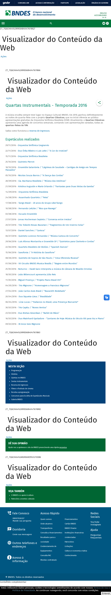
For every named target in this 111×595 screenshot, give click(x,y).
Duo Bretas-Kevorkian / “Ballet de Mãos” (38, 313)
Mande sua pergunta (22, 521)
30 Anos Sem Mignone (29, 324)
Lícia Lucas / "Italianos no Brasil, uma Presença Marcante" (48, 302)
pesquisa (63, 447)
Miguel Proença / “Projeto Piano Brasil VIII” (39, 280)
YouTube (94, 522)
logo (30, 12)
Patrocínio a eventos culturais (23, 499)
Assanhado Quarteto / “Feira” (34, 197)
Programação (16, 370)
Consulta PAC (45, 555)
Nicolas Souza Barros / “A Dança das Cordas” (41, 175)
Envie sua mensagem (22, 534)
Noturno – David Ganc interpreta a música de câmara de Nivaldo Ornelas (55, 269)
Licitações (69, 546)
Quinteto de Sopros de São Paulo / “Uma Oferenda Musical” (49, 258)
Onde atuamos (46, 524)
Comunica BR (23, 3)
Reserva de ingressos (19, 385)
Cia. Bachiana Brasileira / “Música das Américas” (42, 181)
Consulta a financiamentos (51, 533)
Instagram (95, 524)
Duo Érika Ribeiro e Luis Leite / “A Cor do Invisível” (43, 150)
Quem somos (46, 519)
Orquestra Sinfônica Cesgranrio (33, 145)
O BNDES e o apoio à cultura (22, 495)
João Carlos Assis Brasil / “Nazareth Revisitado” (42, 291)
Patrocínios (69, 542)
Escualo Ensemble (27, 214)
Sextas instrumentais (19, 381)
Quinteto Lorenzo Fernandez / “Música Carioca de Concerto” (48, 236)
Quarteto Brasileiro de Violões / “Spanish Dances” (43, 247)
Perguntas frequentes (96, 536)
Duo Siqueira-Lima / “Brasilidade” (35, 296)
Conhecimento (71, 555)
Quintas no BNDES (18, 378)
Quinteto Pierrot (26, 161)
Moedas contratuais (48, 560)
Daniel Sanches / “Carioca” (31, 230)
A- (106, 18)
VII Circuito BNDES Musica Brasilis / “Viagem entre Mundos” (47, 263)
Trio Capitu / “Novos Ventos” (32, 307)
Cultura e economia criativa (76, 551)
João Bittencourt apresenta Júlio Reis (37, 274)
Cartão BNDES (70, 524)
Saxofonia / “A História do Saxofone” (36, 252)
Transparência (46, 528)
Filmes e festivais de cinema (22, 389)
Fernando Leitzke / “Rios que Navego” (37, 208)
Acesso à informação (45, 3)
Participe (65, 3)
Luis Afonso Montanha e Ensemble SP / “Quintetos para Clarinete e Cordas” (56, 241)
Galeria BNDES (17, 399)
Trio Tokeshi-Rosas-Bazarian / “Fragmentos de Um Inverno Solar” (51, 225)
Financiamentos (71, 519)
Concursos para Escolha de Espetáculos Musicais (30, 396)
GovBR (6, 3)
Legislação (80, 3)
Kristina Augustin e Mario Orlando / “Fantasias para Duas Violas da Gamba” (56, 186)
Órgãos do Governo (100, 3)
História (14, 374)
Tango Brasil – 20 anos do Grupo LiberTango (40, 203)
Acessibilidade (100, 15)
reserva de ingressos (39, 130)
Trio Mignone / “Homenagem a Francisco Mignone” (44, 285)
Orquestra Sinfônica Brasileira (33, 156)
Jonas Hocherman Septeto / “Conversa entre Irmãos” (45, 219)
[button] (3, 56)
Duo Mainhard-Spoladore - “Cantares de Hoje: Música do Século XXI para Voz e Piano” (61, 318)
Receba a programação (20, 392)
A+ (103, 18)
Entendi (106, 593)
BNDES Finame (70, 528)
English (103, 13)
